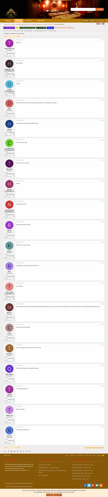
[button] (33, 21)
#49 (103, 201)
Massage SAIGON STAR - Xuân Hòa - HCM (82, 473)
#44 (103, 100)
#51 (103, 242)
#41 (103, 39)
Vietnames (8, 455)
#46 (103, 139)
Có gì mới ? (28, 20)
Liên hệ (67, 455)
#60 (103, 427)
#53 (103, 283)
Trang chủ (8, 20)
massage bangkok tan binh (40, 30)
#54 (103, 303)
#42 (103, 60)
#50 (103, 221)
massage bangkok (28, 30)
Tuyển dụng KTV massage (44, 464)
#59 (103, 406)
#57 (103, 365)
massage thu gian (52, 30)
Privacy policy (88, 455)
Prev (6, 36)
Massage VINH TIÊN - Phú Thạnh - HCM (81, 467)
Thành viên (40, 20)
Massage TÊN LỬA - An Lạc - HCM (80, 479)
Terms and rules (80, 455)
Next (18, 36)
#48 (103, 180)
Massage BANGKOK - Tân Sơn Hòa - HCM (82, 470)
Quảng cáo (72, 455)
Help (94, 455)
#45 (103, 120)
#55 (103, 324)
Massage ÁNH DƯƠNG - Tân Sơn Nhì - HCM (82, 464)
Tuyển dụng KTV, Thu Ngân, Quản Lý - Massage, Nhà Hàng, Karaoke (52, 471)
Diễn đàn (19, 20)
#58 (103, 386)
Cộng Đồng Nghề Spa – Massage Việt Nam (48, 467)
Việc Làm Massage (43, 475)
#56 (103, 345)
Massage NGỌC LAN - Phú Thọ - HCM (81, 476)
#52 (103, 262)
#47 (103, 160)
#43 (103, 81)
